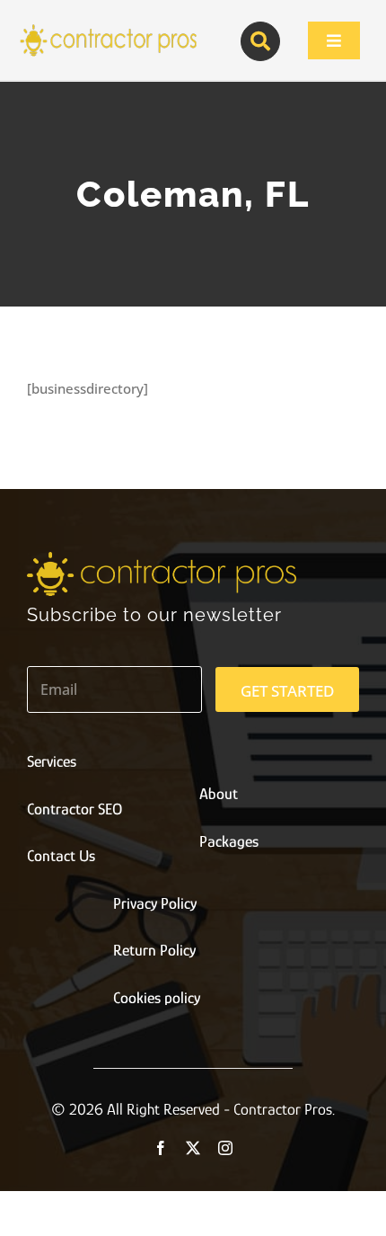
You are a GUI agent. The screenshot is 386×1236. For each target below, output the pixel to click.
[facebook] (161, 1148)
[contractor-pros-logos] (107, 29)
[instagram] (225, 1148)
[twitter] (193, 1148)
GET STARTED (287, 690)
